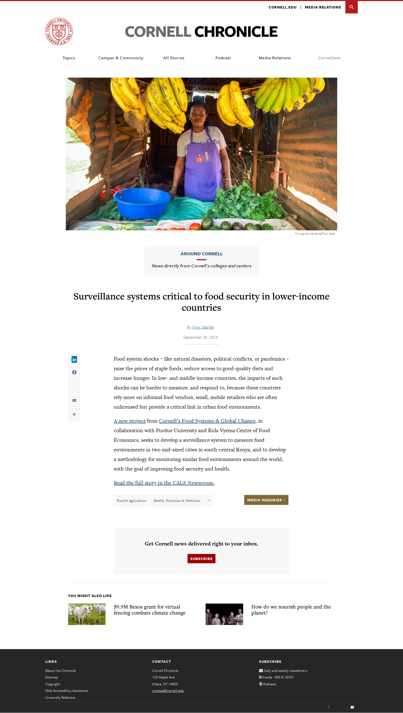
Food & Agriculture (131, 500)
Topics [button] (69, 58)
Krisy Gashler (203, 326)
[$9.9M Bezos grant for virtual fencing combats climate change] (87, 614)
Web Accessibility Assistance (66, 690)
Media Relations (323, 7)
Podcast (223, 58)
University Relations (60, 697)
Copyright (52, 684)
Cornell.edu (283, 7)
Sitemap (51, 677)
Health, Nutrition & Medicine (177, 500)
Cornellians (329, 58)
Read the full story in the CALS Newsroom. (164, 482)
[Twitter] (340, 707)
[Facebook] (328, 707)
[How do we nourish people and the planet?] (224, 614)
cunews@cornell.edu (168, 690)
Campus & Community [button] (120, 58)
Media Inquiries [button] (265, 500)
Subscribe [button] (201, 558)
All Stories (174, 58)
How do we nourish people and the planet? (291, 609)
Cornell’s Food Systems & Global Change (207, 420)
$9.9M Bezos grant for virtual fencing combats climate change (150, 609)
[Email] (352, 707)
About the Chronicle (60, 670)
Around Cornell (202, 253)
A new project (130, 420)
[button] (351, 7)
